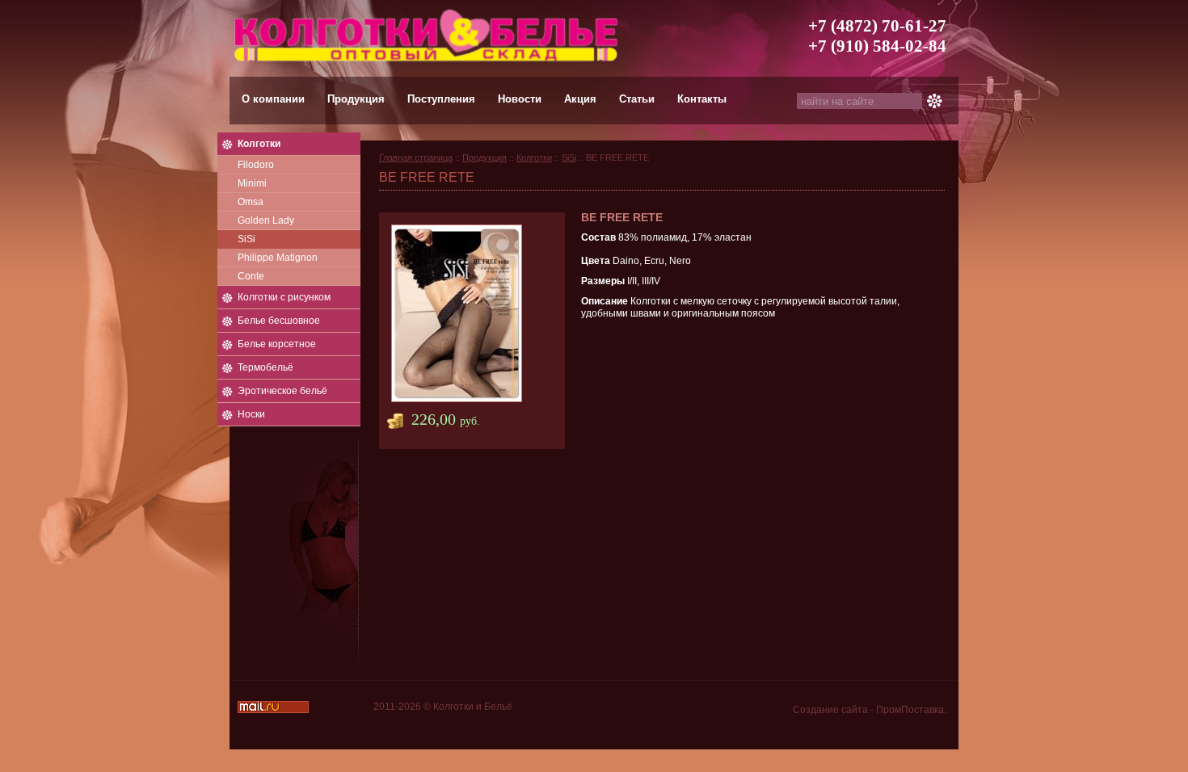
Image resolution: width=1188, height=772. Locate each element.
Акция (580, 99)
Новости (519, 99)
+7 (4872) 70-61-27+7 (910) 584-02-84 (877, 36)
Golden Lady (266, 220)
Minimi (252, 183)
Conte (251, 276)
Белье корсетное (277, 344)
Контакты (702, 99)
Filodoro (256, 164)
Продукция (356, 99)
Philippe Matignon (278, 257)
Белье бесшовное (279, 320)
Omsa (250, 202)
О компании (273, 99)
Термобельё (265, 367)
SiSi (246, 239)
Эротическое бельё (282, 390)
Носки (251, 414)
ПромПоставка (910, 709)
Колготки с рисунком (284, 297)
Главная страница (416, 157)
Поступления (441, 99)
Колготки (259, 143)
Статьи (637, 99)
